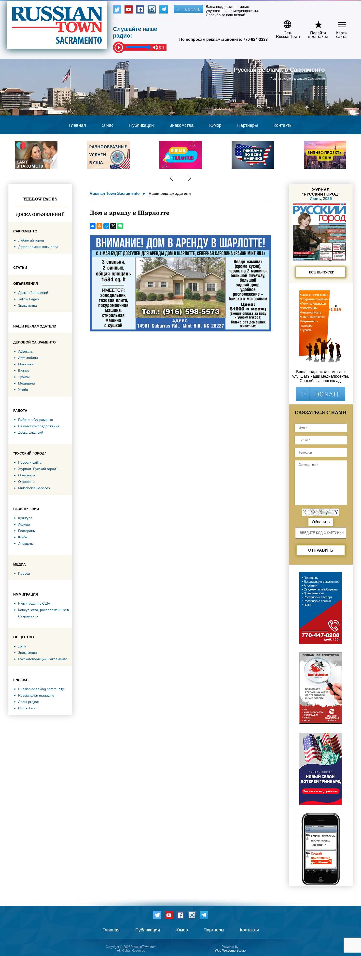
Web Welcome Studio (230, 950)
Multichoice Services (34, 488)
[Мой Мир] (106, 226)
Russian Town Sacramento (115, 193)
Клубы (23, 537)
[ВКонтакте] (93, 226)
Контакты (283, 125)
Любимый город (31, 240)
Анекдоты (26, 543)
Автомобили (28, 358)
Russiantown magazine (36, 695)
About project (28, 702)
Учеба (23, 390)
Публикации (141, 125)
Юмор (215, 125)
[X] (113, 226)
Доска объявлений (40, 214)
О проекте (26, 482)
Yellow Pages (40, 199)
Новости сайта (30, 462)
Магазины (26, 364)
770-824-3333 (255, 39)
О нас (107, 125)
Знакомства (181, 125)
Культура (25, 518)
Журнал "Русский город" (37, 469)
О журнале (27, 475)
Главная (77, 125)
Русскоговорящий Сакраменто (42, 659)
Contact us (26, 708)
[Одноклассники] (99, 226)
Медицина (26, 383)
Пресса (24, 573)
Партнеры (247, 125)
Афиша (24, 524)
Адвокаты (25, 351)
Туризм (24, 377)
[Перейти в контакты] (315, 22)
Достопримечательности (38, 247)
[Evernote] (120, 226)
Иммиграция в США (34, 603)
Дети (22, 646)
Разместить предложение (38, 426)
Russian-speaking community (41, 689)
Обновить (321, 522)
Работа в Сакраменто (35, 420)
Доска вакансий (30, 432)
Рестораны (27, 531)
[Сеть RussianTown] (285, 22)
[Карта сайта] (338, 22)
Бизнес (23, 370)
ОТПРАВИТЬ (320, 550)
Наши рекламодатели (170, 193)
